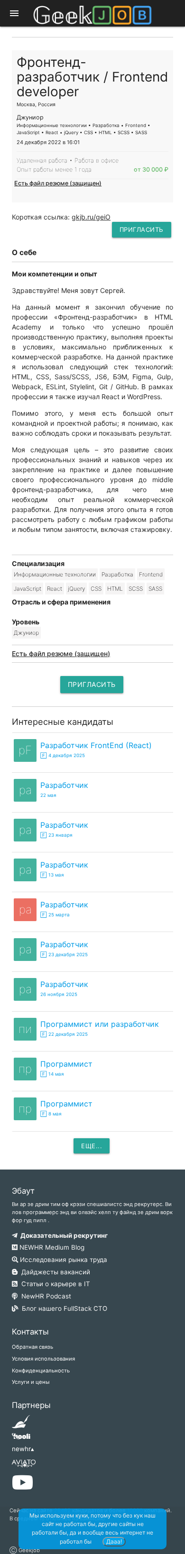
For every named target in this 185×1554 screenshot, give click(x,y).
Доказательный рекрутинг (63, 1235)
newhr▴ (23, 1449)
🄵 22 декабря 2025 (64, 1034)
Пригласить (142, 229)
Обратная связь (32, 1347)
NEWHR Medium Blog (51, 1247)
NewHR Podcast (44, 1296)
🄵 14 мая (52, 1074)
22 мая (48, 795)
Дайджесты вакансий (54, 1272)
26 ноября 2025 (58, 994)
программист (66, 1064)
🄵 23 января (56, 835)
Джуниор (26, 632)
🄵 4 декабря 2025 (62, 755)
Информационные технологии (55, 574)
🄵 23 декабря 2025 (64, 954)
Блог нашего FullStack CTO (62, 1308)
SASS (155, 588)
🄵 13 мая (52, 875)
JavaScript (27, 588)
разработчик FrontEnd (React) (96, 745)
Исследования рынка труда (62, 1259)
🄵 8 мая (51, 1113)
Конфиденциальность (41, 1370)
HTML (115, 588)
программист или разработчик (99, 1024)
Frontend (151, 574)
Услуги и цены (30, 1382)
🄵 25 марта (55, 914)
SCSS (136, 588)
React (54, 588)
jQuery (76, 588)
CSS (96, 588)
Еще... (91, 1146)
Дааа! (114, 1541)
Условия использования (43, 1358)
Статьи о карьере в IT (54, 1284)
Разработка (117, 574)
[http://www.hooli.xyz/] (21, 1439)
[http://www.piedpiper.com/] (21, 1424)
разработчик (64, 785)
